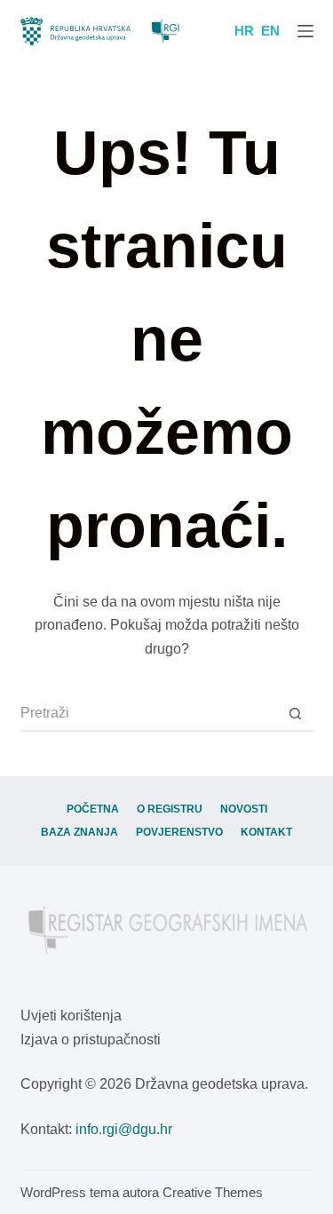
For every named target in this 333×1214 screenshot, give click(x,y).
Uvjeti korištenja (71, 1015)
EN (270, 30)
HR (244, 30)
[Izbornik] (305, 31)
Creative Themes (213, 1192)
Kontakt (266, 832)
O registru (169, 809)
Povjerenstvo (179, 832)
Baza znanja (79, 832)
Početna (93, 809)
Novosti (243, 809)
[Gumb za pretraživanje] (295, 714)
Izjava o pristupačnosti (90, 1039)
